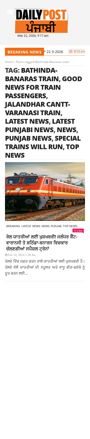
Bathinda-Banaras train (32, 74)
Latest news (31, 226)
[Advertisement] (45, 341)
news (66, 129)
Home (9, 62)
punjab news (28, 138)
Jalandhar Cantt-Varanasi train (37, 108)
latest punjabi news (40, 125)
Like (79, 230)
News (46, 226)
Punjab (56, 226)
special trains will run (43, 142)
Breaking (13, 226)
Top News (70, 226)
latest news (27, 121)
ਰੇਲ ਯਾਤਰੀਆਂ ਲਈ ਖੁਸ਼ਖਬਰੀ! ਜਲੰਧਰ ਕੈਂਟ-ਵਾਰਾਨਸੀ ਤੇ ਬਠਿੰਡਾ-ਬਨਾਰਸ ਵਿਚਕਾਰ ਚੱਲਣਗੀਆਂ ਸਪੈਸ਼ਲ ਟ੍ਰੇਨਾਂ (42, 243)
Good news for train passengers (43, 87)
